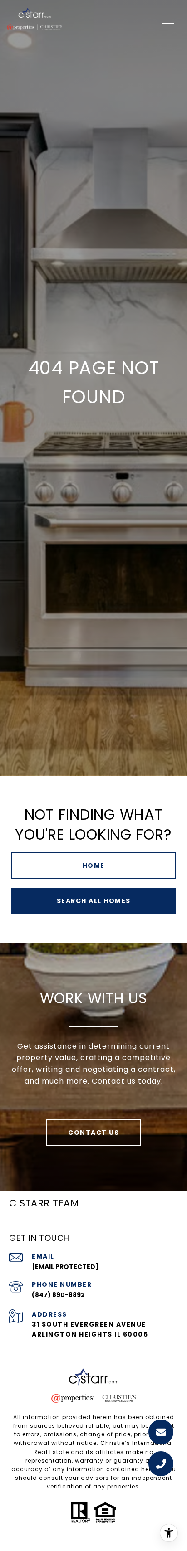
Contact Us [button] (93, 1132)
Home (94, 865)
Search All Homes (94, 900)
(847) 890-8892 (58, 1294)
